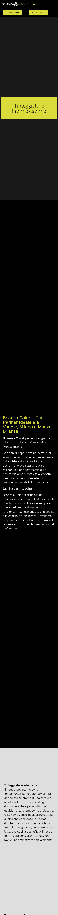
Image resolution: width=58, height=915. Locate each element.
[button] (34, 4)
